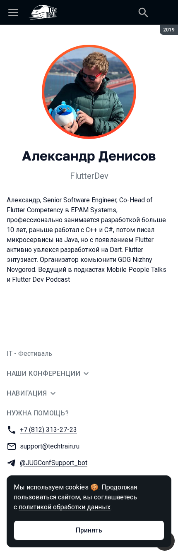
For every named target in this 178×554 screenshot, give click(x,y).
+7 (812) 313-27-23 (48, 430)
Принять (89, 530)
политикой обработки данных (65, 507)
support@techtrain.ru (49, 446)
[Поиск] (143, 12)
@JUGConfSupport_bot (53, 463)
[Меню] (13, 12)
